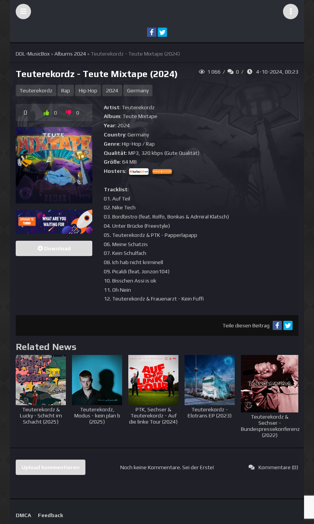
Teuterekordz (36, 90)
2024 (112, 90)
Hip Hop (88, 90)
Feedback (50, 515)
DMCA (23, 515)
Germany (138, 90)
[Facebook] (151, 32)
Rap (65, 90)
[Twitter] (162, 32)
